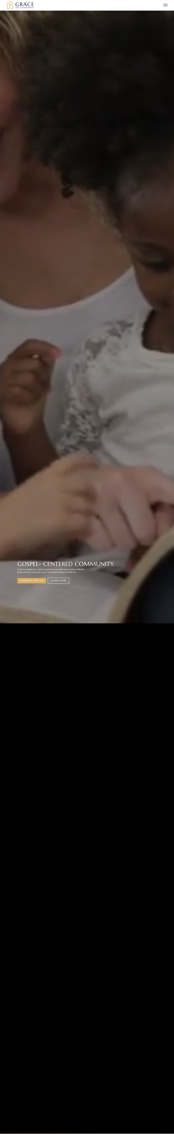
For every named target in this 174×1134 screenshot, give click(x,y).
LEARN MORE (58, 580)
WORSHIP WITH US (32, 580)
